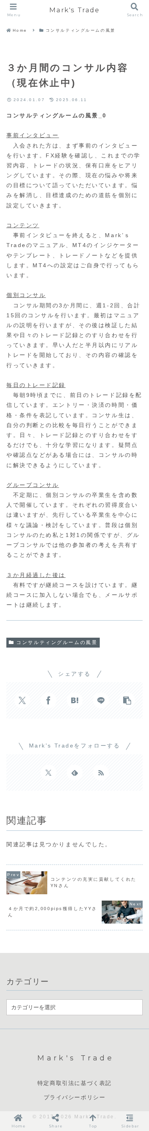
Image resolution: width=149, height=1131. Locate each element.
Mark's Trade (74, 10)
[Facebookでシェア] (48, 700)
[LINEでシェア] (101, 700)
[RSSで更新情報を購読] (101, 772)
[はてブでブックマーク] (75, 700)
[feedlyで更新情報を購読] (75, 772)
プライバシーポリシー (75, 1097)
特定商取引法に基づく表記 (74, 1083)
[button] (127, 700)
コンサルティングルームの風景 (56, 642)
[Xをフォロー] (48, 772)
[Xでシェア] (22, 700)
